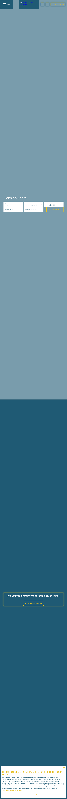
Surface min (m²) (30, 209)
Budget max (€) (10, 209)
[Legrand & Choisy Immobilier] (29, 4)
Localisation (47, 203)
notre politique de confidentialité (12, 790)
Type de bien (28, 203)
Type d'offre (7, 203)
